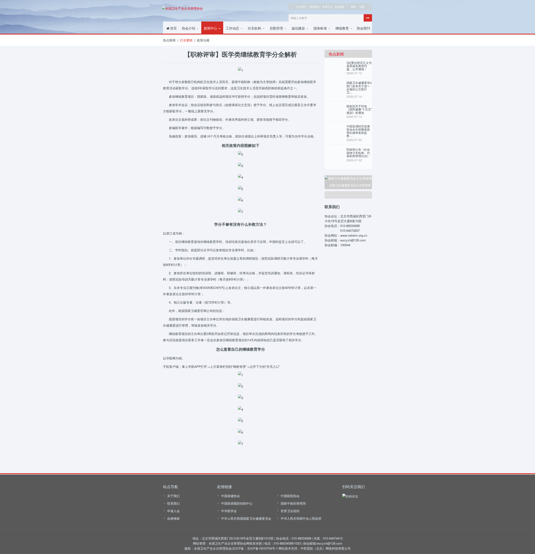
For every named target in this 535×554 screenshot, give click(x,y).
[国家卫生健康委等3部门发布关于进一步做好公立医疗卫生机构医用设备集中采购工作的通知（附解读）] (336, 85)
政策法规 (203, 40)
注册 (361, 6)
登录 (353, 6)
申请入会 (173, 511)
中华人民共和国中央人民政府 (301, 518)
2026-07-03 (354, 140)
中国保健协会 (230, 496)
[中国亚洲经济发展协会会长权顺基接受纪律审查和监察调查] (336, 129)
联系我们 (315, 6)
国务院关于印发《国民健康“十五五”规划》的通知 (359, 109)
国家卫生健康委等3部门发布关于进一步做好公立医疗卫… (359, 87)
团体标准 (320, 28)
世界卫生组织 (290, 511)
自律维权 (173, 518)
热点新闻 (169, 40)
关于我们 (301, 6)
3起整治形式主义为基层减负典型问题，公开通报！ (359, 65)
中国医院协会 (290, 496)
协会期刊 (363, 28)
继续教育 (342, 28)
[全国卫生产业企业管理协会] (182, 7)
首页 (173, 28)
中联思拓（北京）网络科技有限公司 (326, 548)
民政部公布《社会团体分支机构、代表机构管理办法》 (358, 152)
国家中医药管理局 (293, 503)
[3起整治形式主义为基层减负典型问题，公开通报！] (336, 65)
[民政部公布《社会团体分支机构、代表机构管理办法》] (336, 152)
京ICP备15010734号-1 (262, 548)
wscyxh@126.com (329, 543)
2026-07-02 (354, 160)
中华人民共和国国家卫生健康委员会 (246, 518)
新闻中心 (210, 28)
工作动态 (232, 28)
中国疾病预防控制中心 (236, 503)
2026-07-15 (354, 73)
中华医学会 (229, 511)
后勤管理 (276, 28)
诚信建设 (298, 28)
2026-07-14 (354, 96)
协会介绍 (188, 28)
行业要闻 (186, 40)
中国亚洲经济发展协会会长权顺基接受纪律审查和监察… (358, 131)
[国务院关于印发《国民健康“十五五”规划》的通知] (336, 109)
